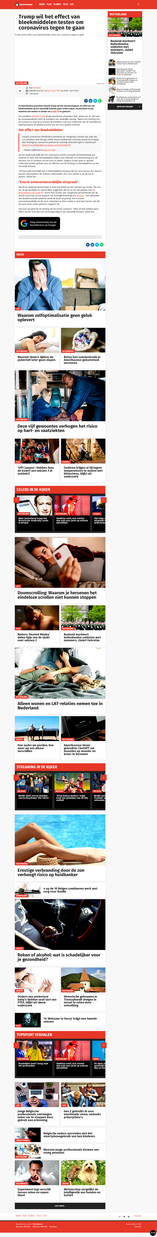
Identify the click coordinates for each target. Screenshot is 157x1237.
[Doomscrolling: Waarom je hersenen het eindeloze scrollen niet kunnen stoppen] (60, 538)
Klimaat (66, 462)
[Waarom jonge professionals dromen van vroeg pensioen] (28, 1145)
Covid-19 (55, 111)
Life (72, 4)
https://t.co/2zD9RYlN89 (33, 145)
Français (137, 1216)
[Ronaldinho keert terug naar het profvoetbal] (34, 1042)
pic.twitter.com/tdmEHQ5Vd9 (57, 145)
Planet (57, 4)
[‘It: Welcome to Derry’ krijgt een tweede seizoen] (28, 1014)
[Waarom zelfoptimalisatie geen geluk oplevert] (60, 261)
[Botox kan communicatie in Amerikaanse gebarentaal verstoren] (83, 329)
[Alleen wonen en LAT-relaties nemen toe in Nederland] (60, 649)
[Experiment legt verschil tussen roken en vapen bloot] (37, 1161)
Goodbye (53, 1227)
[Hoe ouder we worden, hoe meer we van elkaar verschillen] (37, 717)
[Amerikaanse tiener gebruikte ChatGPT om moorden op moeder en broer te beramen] (83, 717)
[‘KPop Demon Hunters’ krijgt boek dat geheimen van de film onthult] (72, 774)
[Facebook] (120, 1216)
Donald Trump (38, 116)
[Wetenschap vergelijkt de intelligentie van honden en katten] (83, 1161)
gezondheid (21, 351)
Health (19, 739)
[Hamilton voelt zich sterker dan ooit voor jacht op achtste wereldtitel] (72, 497)
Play (49, 4)
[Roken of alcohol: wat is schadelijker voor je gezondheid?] (60, 900)
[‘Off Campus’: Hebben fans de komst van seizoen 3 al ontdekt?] (37, 440)
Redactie (37, 88)
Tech (65, 4)
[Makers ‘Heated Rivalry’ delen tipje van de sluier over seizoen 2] (37, 606)
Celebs (97, 514)
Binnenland (21, 896)
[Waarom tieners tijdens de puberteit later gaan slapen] (37, 329)
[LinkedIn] (129, 1216)
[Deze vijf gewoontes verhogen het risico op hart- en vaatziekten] (60, 371)
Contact (138, 1227)
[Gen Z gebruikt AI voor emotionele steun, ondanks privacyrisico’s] (83, 1083)
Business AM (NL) (23, 1227)
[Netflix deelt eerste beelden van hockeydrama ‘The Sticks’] (34, 774)
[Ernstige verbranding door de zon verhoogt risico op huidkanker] (60, 816)
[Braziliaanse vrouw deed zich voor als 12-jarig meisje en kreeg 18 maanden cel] (112, 97)
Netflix (21, 791)
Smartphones (22, 1140)
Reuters (80, 195)
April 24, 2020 (49, 150)
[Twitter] (124, 1216)
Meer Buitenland (129, 106)
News (42, 4)
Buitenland (21, 83)
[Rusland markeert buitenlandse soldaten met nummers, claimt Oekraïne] (83, 606)
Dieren (65, 1183)
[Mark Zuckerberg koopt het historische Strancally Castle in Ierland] (34, 497)
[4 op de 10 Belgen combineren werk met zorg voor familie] (28, 884)
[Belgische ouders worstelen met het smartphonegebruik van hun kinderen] (28, 1129)
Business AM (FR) (40, 1227)
